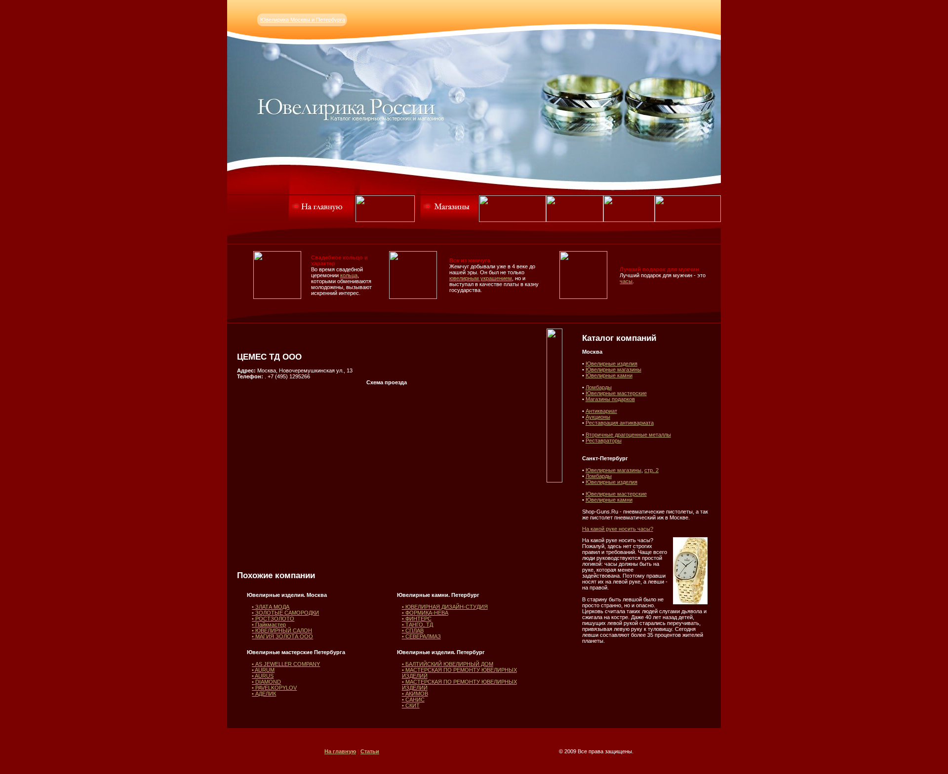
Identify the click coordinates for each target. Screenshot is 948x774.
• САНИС (413, 699)
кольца (348, 275)
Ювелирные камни (609, 375)
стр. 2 (651, 470)
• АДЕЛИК (264, 694)
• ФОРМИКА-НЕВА (425, 613)
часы (626, 281)
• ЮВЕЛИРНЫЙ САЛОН (282, 630)
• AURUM (263, 670)
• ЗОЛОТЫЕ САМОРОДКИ (285, 613)
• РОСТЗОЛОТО (273, 619)
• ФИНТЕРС (417, 619)
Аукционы (598, 417)
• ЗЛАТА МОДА (270, 607)
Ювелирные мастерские (616, 393)
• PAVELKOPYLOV (274, 688)
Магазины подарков (610, 399)
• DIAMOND (266, 682)
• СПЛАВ (413, 630)
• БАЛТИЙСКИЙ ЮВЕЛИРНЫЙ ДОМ (447, 664)
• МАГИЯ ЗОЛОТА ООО (282, 636)
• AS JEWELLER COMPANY (286, 664)
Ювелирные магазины (613, 369)
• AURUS (263, 676)
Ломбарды (599, 387)
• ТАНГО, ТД (417, 624)
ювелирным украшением (480, 278)
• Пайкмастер (269, 624)
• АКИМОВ (415, 694)
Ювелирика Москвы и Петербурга (302, 20)
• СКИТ (411, 705)
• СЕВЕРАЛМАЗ (421, 636)
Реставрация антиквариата (620, 423)
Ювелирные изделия (611, 364)
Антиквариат (601, 411)
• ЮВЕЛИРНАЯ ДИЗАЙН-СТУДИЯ (445, 607)
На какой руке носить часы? (617, 529)
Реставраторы (604, 440)
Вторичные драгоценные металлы (628, 435)
